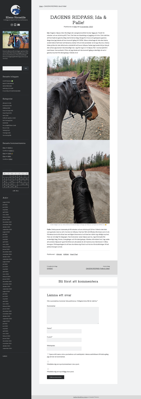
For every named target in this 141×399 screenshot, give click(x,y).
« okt (14, 190)
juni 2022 (5, 326)
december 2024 (7, 252)
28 (8, 186)
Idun (4, 115)
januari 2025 (6, 249)
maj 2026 (5, 209)
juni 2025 (5, 237)
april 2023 (5, 301)
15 (12, 181)
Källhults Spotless (7, 118)
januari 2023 (6, 308)
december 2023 (7, 281)
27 (4, 186)
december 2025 (7, 222)
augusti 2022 (6, 321)
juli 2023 (5, 294)
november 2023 (7, 284)
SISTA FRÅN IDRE (7, 86)
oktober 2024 (6, 256)
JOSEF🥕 (10, 153)
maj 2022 (5, 328)
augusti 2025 (6, 232)
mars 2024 (6, 274)
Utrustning (6, 135)
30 (15, 186)
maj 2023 (5, 299)
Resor (4, 128)
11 (23, 178)
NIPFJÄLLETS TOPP (8, 88)
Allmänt (5, 103)
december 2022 (7, 311)
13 (4, 181)
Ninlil (4, 123)
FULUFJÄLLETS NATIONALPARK (11, 91)
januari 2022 (6, 338)
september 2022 (7, 318)
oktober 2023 (6, 286)
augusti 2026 (6, 202)
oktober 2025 (6, 227)
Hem (41, 6)
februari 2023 (6, 306)
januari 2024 (6, 279)
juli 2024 (5, 264)
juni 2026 (5, 207)
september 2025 (7, 229)
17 (19, 181)
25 (23, 184)
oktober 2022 (6, 316)
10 (19, 178)
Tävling (5, 130)
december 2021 (7, 341)
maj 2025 (5, 239)
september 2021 (7, 348)
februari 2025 (6, 247)
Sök (26, 68)
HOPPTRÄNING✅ (8, 81)
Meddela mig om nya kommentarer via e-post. (63, 364)
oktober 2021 (6, 346)
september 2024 (7, 259)
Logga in (5, 356)
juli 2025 (5, 234)
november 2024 (7, 254)
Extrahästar (6, 105)
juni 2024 (5, 266)
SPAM (9, 156)
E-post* (49, 337)
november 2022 (7, 313)
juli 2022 (5, 323)
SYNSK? (50, 268)
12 (26, 178)
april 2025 (5, 242)
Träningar (5, 133)
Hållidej (5, 108)
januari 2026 (6, 219)
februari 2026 (6, 217)
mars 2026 (6, 214)
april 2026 (5, 212)
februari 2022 (6, 336)
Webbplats (51, 345)
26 (26, 184)
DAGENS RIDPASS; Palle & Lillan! (98, 268)
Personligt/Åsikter (8, 125)
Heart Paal (5, 113)
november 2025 (7, 224)
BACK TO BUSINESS (8, 83)
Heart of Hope (6, 110)
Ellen (4, 148)
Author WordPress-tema (80, 397)
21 (8, 184)
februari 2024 (6, 276)
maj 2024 (5, 269)
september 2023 (7, 289)
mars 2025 (6, 244)
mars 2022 (6, 333)
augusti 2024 (6, 261)
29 (12, 186)
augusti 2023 (6, 291)
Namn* (49, 328)
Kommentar (51, 306)
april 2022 (5, 331)
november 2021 (7, 343)
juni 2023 (5, 296)
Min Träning (6, 120)
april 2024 (5, 271)
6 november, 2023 (86, 27)
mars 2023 (6, 304)
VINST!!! (10, 148)
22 (12, 184)
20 (4, 184)
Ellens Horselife (16, 17)
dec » (17, 190)
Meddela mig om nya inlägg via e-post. (60, 371)
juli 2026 (5, 204)
